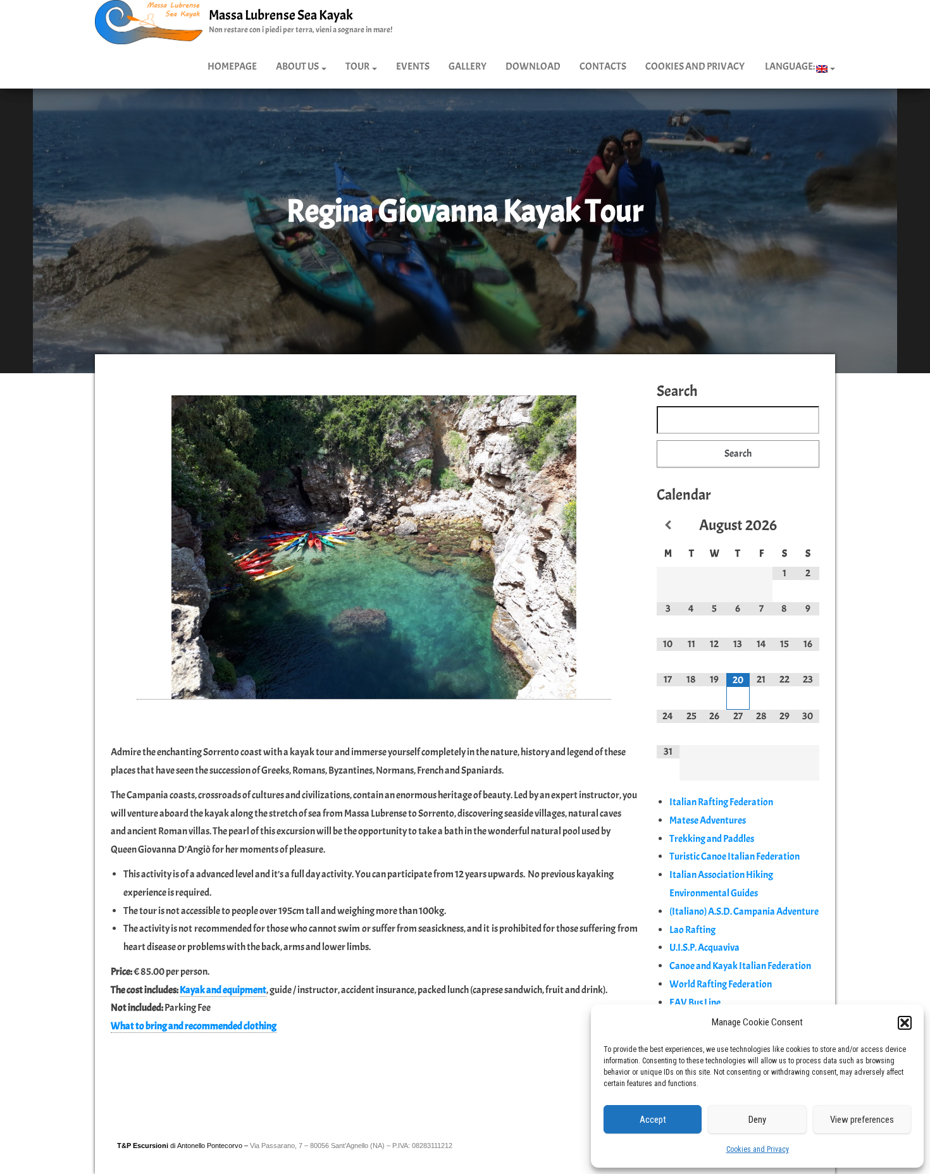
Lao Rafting (692, 930)
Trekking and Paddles (711, 838)
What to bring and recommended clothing (193, 1026)
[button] (904, 1022)
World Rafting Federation (720, 984)
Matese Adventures (707, 820)
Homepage (232, 66)
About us (298, 66)
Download (533, 66)
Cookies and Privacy (757, 1149)
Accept (653, 1119)
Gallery (468, 66)
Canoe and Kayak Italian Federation (740, 966)
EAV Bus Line (695, 1002)
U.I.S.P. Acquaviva (704, 947)
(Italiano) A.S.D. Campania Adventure (744, 911)
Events (413, 66)
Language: (790, 66)
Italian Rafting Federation (721, 802)
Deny (757, 1119)
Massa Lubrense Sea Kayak (281, 15)
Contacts (603, 66)
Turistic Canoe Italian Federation (734, 856)
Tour (358, 66)
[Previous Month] (668, 525)
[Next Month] (807, 525)
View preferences (862, 1119)
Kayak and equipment (223, 990)
